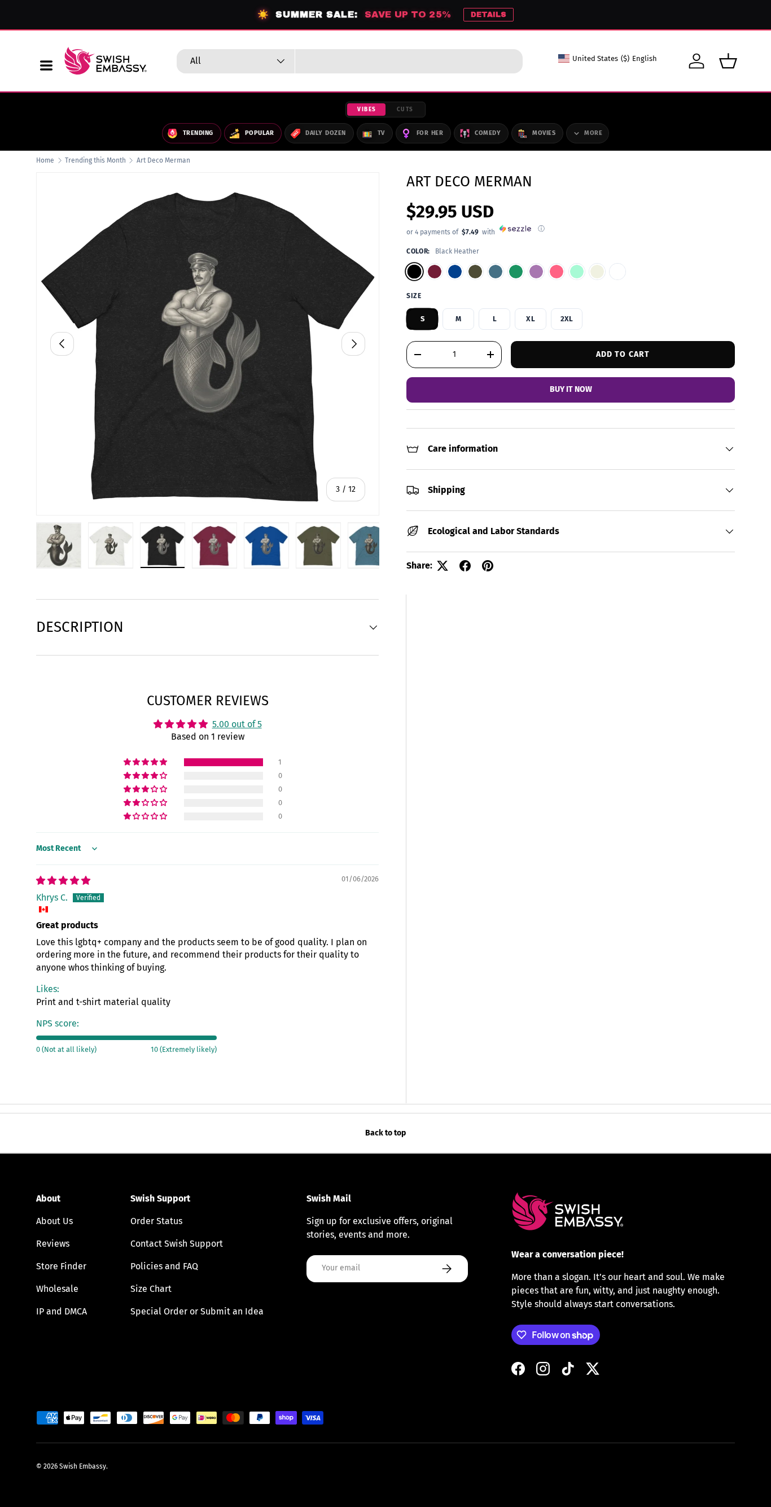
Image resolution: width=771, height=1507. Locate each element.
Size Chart (151, 1288)
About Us (54, 1221)
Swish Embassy (82, 1466)
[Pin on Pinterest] (487, 565)
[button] (728, 61)
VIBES (366, 109)
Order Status (156, 1221)
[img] (63, 880)
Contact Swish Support (176, 1243)
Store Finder (61, 1266)
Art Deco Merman (163, 160)
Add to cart (623, 354)
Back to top (385, 1133)
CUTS (405, 109)
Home (45, 160)
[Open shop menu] (46, 65)
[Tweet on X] (442, 565)
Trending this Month (95, 160)
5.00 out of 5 (237, 724)
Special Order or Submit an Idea (197, 1311)
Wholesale (57, 1288)
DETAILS (488, 15)
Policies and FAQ (164, 1266)
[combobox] (350, 61)
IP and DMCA (61, 1311)
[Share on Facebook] (465, 565)
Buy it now (571, 389)
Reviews (52, 1243)
